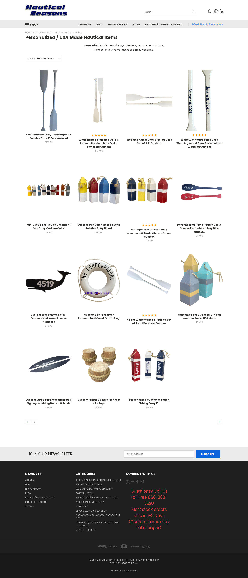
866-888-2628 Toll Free (207, 24)
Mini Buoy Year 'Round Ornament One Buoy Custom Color (49, 226)
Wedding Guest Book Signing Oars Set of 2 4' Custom (149, 141)
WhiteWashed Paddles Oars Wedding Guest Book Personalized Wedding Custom (199, 143)
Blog (136, 24)
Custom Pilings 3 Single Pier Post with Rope (99, 401)
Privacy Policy (118, 24)
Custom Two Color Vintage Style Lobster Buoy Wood (98, 226)
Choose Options (49, 106)
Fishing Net (81, 506)
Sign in (29, 502)
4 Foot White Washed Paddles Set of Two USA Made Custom (149, 321)
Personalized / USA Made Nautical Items (97, 497)
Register (42, 502)
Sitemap (29, 506)
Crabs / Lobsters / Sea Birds (91, 510)
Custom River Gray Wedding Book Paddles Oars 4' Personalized (48, 136)
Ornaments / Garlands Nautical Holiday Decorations (97, 524)
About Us (85, 24)
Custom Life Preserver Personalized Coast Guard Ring (98, 316)
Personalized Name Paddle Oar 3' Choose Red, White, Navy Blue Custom (199, 228)
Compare (47, 100)
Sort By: (31, 58)
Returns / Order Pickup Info (164, 24)
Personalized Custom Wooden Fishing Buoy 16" (149, 401)
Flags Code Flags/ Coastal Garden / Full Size (98, 517)
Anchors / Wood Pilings (89, 484)
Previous (239, 567)
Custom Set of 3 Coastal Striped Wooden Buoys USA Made (199, 316)
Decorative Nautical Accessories (94, 488)
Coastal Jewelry (85, 493)
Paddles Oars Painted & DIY (90, 502)
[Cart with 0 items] (222, 11)
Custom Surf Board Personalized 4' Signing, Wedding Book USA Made (48, 401)
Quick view (48, 93)
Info (99, 24)
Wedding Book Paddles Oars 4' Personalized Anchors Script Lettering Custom (99, 143)
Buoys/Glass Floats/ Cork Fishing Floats (98, 480)
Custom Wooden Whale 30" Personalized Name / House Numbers (49, 318)
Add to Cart (48, 286)
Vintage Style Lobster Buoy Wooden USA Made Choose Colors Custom (149, 233)
